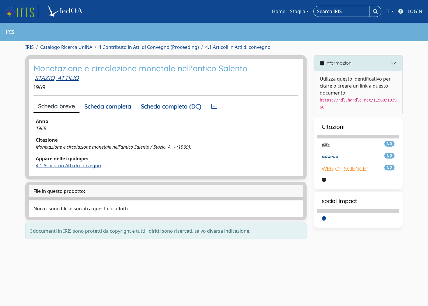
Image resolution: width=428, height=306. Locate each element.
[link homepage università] (66, 11)
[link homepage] (21, 11)
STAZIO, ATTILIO (57, 77)
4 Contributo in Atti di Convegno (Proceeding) (149, 47)
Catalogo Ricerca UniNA (66, 47)
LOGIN (415, 11)
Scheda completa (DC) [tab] (171, 106)
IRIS (29, 47)
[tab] (214, 106)
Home (278, 11)
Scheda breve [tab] (56, 106)
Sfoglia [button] (297, 11)
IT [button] (388, 11)
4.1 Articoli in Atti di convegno (237, 47)
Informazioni (338, 63)
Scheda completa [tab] (107, 106)
